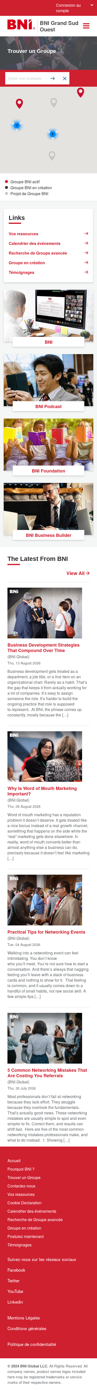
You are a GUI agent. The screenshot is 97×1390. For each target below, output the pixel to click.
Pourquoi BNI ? (21, 1169)
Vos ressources (23, 233)
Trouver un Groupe (24, 1177)
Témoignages (21, 272)
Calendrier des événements (34, 243)
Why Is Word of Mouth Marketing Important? (42, 790)
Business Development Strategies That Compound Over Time (43, 647)
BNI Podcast (48, 406)
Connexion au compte (68, 7)
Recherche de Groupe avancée (38, 253)
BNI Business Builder (48, 535)
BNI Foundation (48, 471)
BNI (48, 342)
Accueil (14, 1160)
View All (76, 573)
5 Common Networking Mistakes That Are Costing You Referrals (47, 1072)
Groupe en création (27, 262)
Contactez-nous (21, 1186)
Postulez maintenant (25, 1236)
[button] (80, 92)
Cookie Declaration (24, 1203)
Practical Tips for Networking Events (46, 932)
